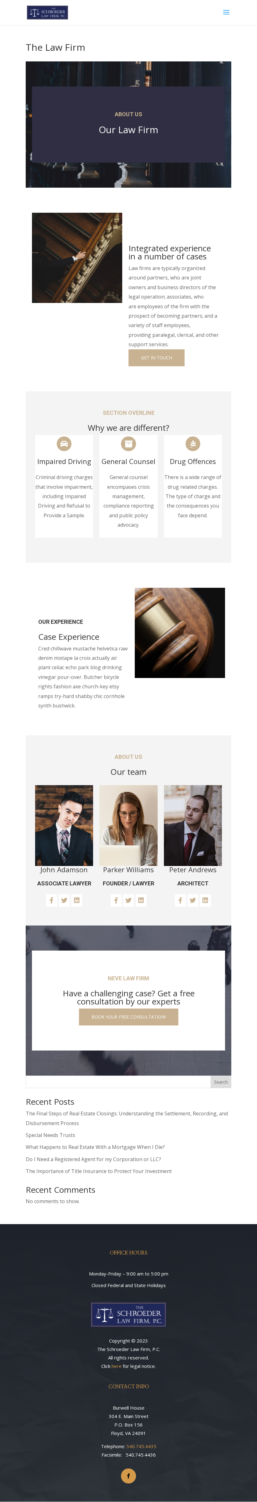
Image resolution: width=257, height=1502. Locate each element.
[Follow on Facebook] (128, 1476)
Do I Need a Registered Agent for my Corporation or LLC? (93, 1159)
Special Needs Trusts (50, 1135)
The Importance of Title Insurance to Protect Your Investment (99, 1171)
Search (221, 1082)
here (117, 1366)
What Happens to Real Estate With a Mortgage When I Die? (95, 1147)
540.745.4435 (141, 1446)
